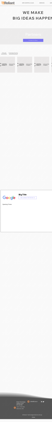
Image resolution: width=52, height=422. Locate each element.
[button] (28, 197)
